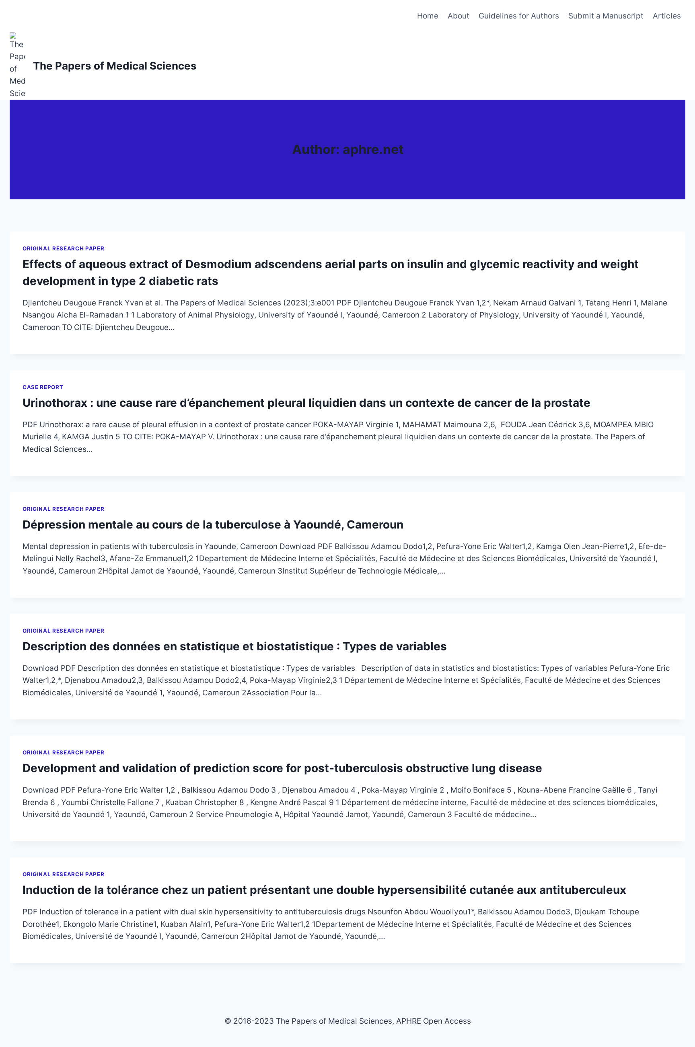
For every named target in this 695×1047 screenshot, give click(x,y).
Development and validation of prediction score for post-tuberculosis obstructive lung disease (282, 768)
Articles (667, 15)
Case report (43, 387)
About (458, 15)
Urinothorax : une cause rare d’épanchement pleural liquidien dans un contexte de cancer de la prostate (306, 403)
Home (427, 15)
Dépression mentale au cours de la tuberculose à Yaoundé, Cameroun (213, 524)
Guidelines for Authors (519, 15)
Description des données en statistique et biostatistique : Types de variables (235, 646)
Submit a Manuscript (606, 15)
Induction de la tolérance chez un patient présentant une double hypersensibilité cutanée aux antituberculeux (324, 890)
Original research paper (63, 248)
